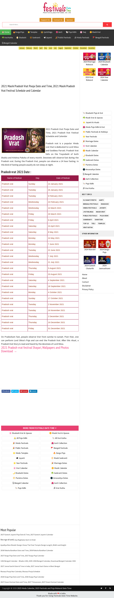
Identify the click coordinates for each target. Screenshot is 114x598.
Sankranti (87, 219)
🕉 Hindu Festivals (81, 37)
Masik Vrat (100, 211)
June (50, 48)
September (68, 48)
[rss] (110, 588)
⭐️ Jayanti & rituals (91, 122)
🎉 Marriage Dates (59, 463)
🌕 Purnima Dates (20, 478)
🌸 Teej (83, 32)
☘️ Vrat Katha (7, 37)
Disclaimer (86, 285)
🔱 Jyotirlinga (46, 32)
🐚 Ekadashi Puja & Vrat (93, 113)
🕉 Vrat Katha (59, 488)
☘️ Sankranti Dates (59, 473)
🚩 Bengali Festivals (101, 37)
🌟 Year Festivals (20, 463)
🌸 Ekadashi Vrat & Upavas (20, 433)
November (83, 48)
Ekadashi (105, 203)
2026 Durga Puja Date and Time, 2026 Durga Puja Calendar (22, 577)
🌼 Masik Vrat (95, 32)
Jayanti (102, 207)
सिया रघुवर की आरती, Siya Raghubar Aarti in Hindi (18, 540)
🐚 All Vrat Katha (59, 438)
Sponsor (70, 20)
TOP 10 (86, 223)
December (92, 48)
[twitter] (101, 588)
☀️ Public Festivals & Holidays (95, 132)
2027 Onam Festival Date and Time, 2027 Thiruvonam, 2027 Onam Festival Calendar (32, 582)
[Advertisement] (40, 66)
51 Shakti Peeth (89, 199)
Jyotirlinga (88, 211)
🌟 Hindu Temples (20, 453)
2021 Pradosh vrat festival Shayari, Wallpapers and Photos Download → (35, 349)
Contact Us (58, 20)
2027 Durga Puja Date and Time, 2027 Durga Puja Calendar (22, 556)
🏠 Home (5, 32)
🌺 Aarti (59, 32)
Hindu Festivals (90, 207)
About (84, 278)
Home (84, 274)
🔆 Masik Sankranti (59, 458)
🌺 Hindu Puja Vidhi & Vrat (94, 127)
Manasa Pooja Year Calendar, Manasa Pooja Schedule (20, 571)
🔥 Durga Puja (59, 453)
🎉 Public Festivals (63, 37)
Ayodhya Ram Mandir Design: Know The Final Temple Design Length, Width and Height (33, 545)
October (75, 48)
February (29, 48)
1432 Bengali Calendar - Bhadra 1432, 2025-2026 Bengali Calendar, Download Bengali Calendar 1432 (38, 561)
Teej (93, 223)
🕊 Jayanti (48, 37)
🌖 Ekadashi (21, 37)
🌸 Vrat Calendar (20, 468)
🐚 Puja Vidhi (71, 32)
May (45, 48)
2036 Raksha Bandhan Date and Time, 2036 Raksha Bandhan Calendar (27, 550)
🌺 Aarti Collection (59, 443)
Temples (101, 223)
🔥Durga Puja (18, 32)
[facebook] (105, 588)
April (41, 48)
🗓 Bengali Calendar (9, 43)
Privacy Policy (88, 289)
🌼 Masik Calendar (59, 468)
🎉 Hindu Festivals (20, 443)
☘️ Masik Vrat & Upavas (93, 117)
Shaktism (99, 219)
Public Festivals (90, 215)
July (55, 48)
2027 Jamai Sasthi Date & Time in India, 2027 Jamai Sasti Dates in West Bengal (30, 566)
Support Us (45, 20)
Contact (85, 282)
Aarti (101, 199)
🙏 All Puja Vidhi (20, 438)
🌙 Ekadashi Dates (20, 473)
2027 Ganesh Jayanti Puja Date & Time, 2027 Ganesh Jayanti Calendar (27, 534)
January (21, 48)
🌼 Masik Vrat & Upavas (59, 433)
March (36, 48)
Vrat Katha (88, 227)
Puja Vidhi (104, 215)
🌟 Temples (32, 32)
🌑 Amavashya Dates (59, 478)
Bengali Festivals (90, 203)
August (61, 48)
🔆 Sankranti (35, 37)
